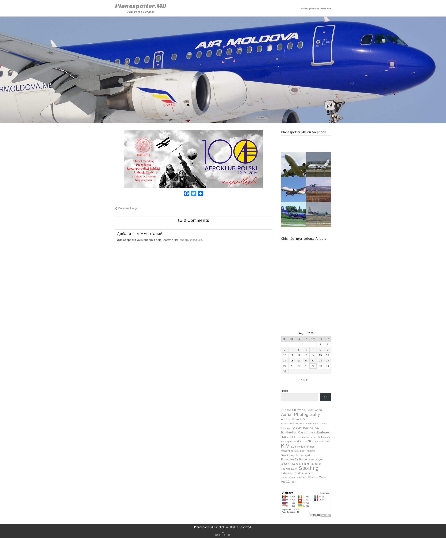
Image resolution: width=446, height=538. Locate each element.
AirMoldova (312, 424)
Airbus (285, 419)
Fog (292, 437)
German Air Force (306, 437)
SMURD (286, 464)
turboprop (287, 473)
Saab (311, 460)
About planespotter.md (316, 8)
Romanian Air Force (294, 459)
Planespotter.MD (141, 6)
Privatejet (303, 455)
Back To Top (223, 534)
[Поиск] (325, 397)
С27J (294, 482)
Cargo (302, 432)
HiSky (297, 441)
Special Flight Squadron (306, 464)
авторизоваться (191, 239)
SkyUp (319, 460)
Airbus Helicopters (292, 423)
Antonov (285, 428)
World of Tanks (317, 477)
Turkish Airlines (305, 473)
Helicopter (287, 441)
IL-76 (307, 441)
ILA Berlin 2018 (321, 441)
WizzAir (302, 477)
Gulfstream (324, 437)
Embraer (323, 432)
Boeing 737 (311, 427)
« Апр (304, 379)
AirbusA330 (299, 419)
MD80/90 (310, 451)
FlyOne (285, 437)
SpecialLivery (289, 469)
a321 (310, 410)
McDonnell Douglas (293, 450)
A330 (318, 410)
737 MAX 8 (288, 410)
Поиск (285, 390)
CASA (312, 433)
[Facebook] (186, 194)
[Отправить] (200, 194)
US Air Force (288, 477)
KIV (285, 446)
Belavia (297, 428)
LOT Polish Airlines (303, 446)
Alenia (323, 424)
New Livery (288, 455)
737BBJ (302, 410)
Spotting (309, 468)
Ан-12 (285, 481)
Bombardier (289, 432)
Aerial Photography (300, 414)
